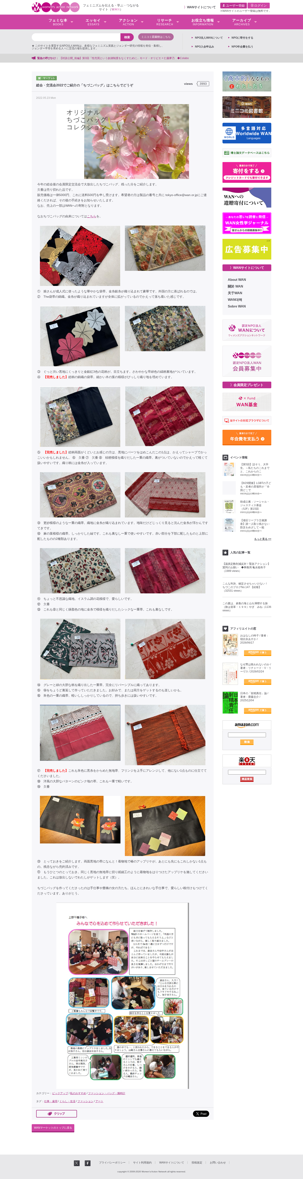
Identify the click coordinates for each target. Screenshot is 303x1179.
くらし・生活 (67, 1101)
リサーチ (164, 22)
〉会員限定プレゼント (247, 385)
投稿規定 (197, 1162)
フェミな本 (58, 22)
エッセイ (93, 22)
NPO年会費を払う (242, 46)
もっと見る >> (262, 539)
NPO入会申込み (204, 46)
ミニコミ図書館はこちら (156, 36)
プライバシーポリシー (112, 1162)
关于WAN (235, 293)
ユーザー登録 (235, 5)
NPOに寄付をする (242, 37)
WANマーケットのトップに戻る (53, 1127)
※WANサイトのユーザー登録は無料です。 (245, 10)
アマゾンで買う (257, 653)
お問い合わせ (218, 1162)
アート (99, 1101)
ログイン (260, 5)
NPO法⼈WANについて (209, 37)
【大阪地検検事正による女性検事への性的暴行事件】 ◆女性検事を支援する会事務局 (241, 58)
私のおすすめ (78, 1093)
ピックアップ (60, 1093)
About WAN (237, 279)
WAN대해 (235, 299)
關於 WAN (235, 286)
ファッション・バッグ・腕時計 (106, 1093)
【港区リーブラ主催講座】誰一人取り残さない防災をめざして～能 (255, 524)
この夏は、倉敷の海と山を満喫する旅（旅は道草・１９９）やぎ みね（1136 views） (246, 607)
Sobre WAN (237, 306)
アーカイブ (241, 22)
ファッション (85, 1101)
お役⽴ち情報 (202, 22)
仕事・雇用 (50, 1101)
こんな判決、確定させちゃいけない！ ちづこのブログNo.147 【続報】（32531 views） (246, 587)
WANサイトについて (201, 7)
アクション (128, 22)
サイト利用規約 (142, 1162)
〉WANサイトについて (247, 267)
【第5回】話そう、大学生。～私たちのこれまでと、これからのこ (255, 468)
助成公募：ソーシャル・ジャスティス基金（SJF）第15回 (255, 505)
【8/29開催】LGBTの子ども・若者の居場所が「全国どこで (255, 487)
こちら (91, 216)
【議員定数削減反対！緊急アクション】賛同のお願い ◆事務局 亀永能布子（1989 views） (246, 567)
